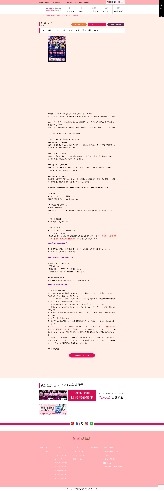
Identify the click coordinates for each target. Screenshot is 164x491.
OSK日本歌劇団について (110, 451)
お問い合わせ (107, 463)
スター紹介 (106, 11)
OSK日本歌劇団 (118, 11)
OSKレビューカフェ (79, 451)
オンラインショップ (79, 455)
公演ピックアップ (60, 455)
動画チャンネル (78, 459)
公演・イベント (97, 24)
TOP (40, 15)
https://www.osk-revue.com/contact (61, 257)
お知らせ (82, 11)
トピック (58, 451)
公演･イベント (69, 11)
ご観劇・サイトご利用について (112, 466)
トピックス (79, 24)
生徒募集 (105, 455)
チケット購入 (44, 451)
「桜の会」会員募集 (109, 459)
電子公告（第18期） (61, 463)
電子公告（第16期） (61, 470)
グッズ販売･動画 (94, 11)
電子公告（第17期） (61, 466)
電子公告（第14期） (61, 478)
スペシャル (76, 447)
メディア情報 (116, 24)
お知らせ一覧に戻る (82, 355)
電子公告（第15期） (61, 474)
